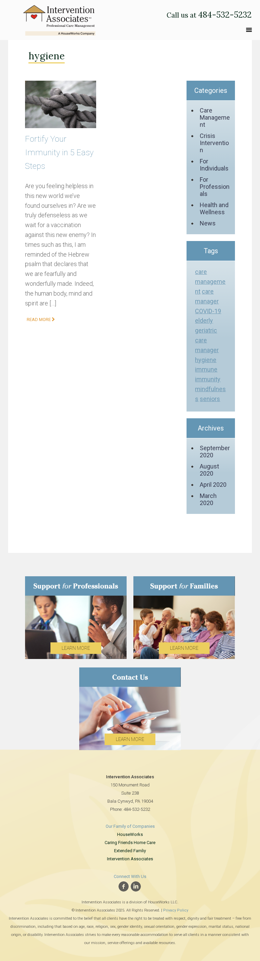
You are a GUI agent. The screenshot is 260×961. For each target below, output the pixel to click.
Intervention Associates (130, 858)
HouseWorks (130, 834)
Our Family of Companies (130, 826)
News (208, 223)
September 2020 (215, 451)
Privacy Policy (175, 910)
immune (206, 369)
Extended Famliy (130, 850)
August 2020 (209, 470)
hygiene (205, 359)
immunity (207, 379)
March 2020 (208, 499)
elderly (204, 320)
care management (210, 281)
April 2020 (213, 484)
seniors (210, 398)
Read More (39, 319)
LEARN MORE (76, 648)
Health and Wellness (214, 208)
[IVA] (59, 18)
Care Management (215, 117)
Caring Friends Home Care (130, 842)
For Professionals (215, 186)
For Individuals (214, 165)
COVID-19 (208, 311)
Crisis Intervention (214, 143)
